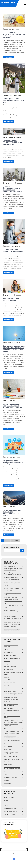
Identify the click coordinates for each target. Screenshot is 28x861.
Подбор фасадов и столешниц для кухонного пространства (13, 142)
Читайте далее (8, 57)
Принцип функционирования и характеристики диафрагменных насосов (12, 189)
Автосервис (7, 661)
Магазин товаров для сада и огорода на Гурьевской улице (11, 732)
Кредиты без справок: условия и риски (11, 299)
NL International (8, 652)
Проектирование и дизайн (11, 808)
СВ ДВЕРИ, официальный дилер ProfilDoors (11, 753)
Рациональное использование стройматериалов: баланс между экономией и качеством (12, 624)
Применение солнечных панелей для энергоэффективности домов (12, 512)
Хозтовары (6, 780)
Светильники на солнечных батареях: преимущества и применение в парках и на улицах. (13, 348)
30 (12, 540)
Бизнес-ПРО (7, 680)
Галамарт (6, 685)
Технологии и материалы (10, 811)
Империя (6, 713)
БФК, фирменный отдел (10, 683)
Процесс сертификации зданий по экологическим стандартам (12, 630)
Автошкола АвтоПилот (10, 667)
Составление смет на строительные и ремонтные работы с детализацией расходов (14, 35)
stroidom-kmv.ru (8, 2)
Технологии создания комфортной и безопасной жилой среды (13, 462)
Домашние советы (8, 803)
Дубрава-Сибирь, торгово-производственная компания (11, 709)
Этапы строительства (9, 814)
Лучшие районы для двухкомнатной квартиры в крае (13, 100)
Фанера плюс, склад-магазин (11, 777)
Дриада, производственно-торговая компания (11, 705)
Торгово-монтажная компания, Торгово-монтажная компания (12, 768)
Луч (5, 728)
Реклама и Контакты (9, 749)
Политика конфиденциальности (12, 740)
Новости (16, 29)
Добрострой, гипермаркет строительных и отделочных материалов (11, 699)
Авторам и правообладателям (12, 658)
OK (14, 859)
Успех (5, 774)
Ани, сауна (6, 677)
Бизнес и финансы (9, 797)
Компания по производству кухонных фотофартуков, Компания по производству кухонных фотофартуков (13, 723)
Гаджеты (6, 800)
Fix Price (6, 649)
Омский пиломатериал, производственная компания (11, 737)
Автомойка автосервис (10, 655)
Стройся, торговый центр (10, 757)
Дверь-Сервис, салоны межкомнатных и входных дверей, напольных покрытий (13, 693)
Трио (5, 771)
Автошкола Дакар (8, 669)
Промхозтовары (8, 746)
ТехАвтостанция (8, 764)
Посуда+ (6, 743)
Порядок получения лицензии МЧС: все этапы (13, 250)
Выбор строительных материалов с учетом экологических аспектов (12, 406)
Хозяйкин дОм (7, 783)
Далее (16, 540)
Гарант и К (6, 688)
